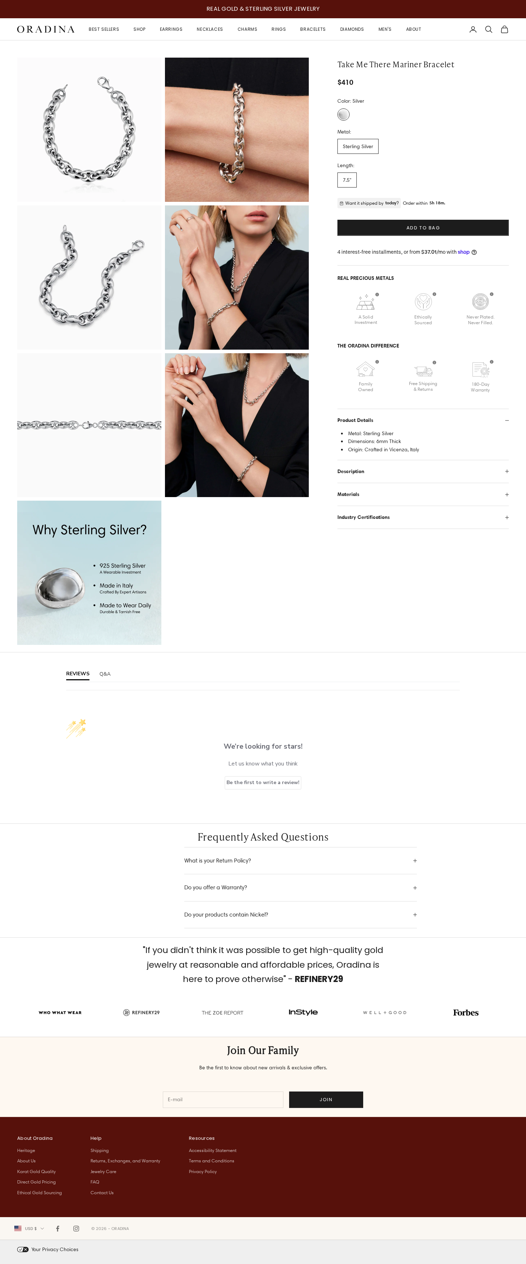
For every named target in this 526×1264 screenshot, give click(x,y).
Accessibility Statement (213, 1150)
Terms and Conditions (211, 1160)
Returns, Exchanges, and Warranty (125, 1160)
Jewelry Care (103, 1171)
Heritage (26, 1150)
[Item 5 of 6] (89, 425)
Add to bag (423, 227)
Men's (385, 29)
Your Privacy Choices (54, 1249)
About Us (26, 1160)
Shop (139, 29)
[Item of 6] (89, 573)
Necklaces (210, 29)
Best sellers (104, 29)
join (326, 1099)
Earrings (171, 29)
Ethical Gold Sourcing (39, 1192)
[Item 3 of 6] (89, 277)
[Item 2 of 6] (237, 130)
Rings (279, 29)
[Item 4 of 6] (237, 277)
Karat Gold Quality (36, 1171)
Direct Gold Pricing (36, 1182)
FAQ (95, 1182)
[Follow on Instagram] (76, 1228)
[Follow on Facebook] (57, 1228)
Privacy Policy (203, 1171)
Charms (248, 29)
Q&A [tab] (105, 674)
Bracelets (313, 29)
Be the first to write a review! (263, 782)
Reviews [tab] (77, 673)
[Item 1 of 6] (89, 130)
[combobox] (29, 1228)
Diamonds (352, 29)
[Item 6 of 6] (237, 425)
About (414, 29)
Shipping (100, 1150)
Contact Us (102, 1192)
